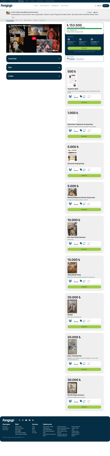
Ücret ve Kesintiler (61, 429)
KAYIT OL (105, 5)
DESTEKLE (84, 48)
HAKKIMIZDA (40, 1)
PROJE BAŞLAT (65, 5)
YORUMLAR (35, 20)
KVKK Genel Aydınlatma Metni (48, 432)
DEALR (32, 1)
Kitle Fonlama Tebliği (48, 426)
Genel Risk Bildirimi (47, 429)
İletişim (73, 435)
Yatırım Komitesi (75, 432)
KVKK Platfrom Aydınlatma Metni (49, 435)
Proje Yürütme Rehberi (20, 432)
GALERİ (17, 20)
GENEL (36, 5)
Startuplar (5, 426)
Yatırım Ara (5, 429)
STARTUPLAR (12, 1)
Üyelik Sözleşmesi (61, 426)
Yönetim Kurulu (75, 431)
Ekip (33, 429)
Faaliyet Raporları (76, 426)
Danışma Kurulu (75, 434)
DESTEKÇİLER (42, 20)
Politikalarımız (46, 428)
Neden (33, 428)
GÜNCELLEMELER (27, 20)
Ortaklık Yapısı (75, 428)
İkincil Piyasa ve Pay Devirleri (62, 432)
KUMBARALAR (55, 5)
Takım (73, 429)
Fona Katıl (34, 432)
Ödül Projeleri (18, 426)
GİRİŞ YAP (99, 5)
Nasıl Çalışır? (6, 428)
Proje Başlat (18, 431)
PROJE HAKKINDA (10, 20)
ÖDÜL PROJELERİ (44, 5)
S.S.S (21, 20)
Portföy (34, 431)
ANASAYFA (4, 1)
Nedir (33, 426)
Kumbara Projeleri (19, 428)
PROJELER (20, 1)
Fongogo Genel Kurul (62, 434)
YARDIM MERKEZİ (50, 1)
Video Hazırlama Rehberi (21, 434)
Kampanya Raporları (62, 435)
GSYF (27, 1)
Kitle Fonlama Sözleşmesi (63, 428)
